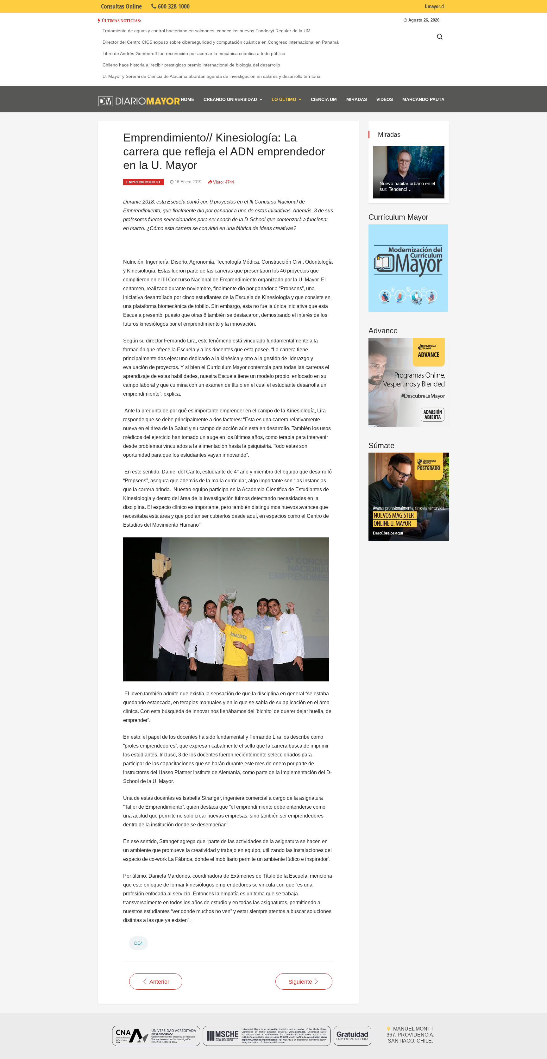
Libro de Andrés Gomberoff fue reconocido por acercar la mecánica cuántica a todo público (194, 53)
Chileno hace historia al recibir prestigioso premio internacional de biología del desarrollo (191, 64)
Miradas (356, 99)
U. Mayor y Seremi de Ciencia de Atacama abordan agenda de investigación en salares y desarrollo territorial (212, 76)
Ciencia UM (324, 99)
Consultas (121, 6)
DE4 (138, 943)
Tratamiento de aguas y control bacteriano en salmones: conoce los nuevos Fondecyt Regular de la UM (207, 30)
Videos (384, 99)
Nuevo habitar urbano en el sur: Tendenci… (407, 186)
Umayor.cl (434, 6)
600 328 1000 (173, 6)
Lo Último (284, 99)
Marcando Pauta (423, 99)
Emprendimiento (143, 182)
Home (187, 99)
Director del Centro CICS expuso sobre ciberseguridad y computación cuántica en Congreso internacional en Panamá (221, 42)
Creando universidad (230, 99)
